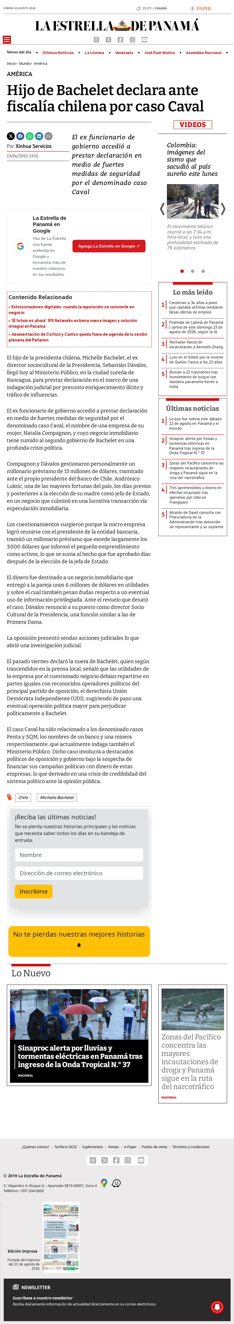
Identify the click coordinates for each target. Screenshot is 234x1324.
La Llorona (94, 53)
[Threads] (97, 39)
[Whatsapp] (30, 135)
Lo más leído (193, 292)
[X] (109, 39)
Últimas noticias (192, 409)
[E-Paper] (200, 8)
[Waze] (116, 1183)
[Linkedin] (39, 135)
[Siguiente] (223, 209)
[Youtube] (144, 39)
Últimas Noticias (58, 53)
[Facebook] (121, 39)
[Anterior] (163, 209)
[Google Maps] (104, 1183)
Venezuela (124, 53)
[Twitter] (11, 135)
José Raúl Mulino (159, 53)
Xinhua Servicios (34, 146)
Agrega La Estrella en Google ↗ (109, 246)
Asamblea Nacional (203, 53)
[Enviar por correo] (49, 135)
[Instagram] (133, 39)
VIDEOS (192, 125)
